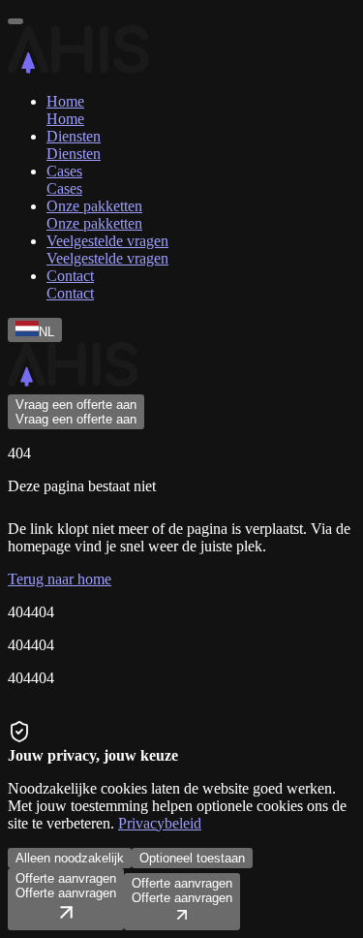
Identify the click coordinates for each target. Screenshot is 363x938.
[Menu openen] (15, 21)
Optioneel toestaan (192, 858)
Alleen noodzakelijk (69, 858)
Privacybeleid (159, 823)
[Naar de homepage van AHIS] (72, 385)
